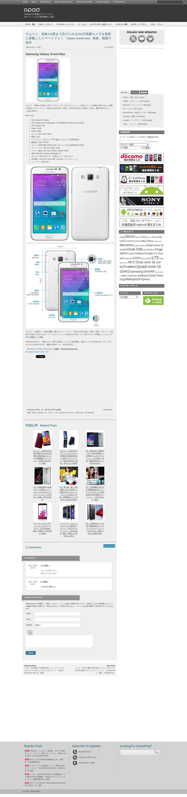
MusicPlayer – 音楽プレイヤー (101, 24)
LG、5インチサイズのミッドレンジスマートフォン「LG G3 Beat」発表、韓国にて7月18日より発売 (42, 528)
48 (27, 783)
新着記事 (144, 92)
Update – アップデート (139, 24)
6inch (137, 237)
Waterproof (132, 279)
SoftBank (142, 275)
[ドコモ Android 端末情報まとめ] (141, 161)
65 (27, 751)
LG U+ (50, 413)
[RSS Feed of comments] (142, 42)
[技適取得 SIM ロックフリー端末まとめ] (141, 226)
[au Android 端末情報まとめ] (141, 172)
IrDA (130, 259)
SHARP (149, 271)
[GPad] (31, 11)
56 (27, 765)
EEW (145, 250)
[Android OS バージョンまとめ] (141, 216)
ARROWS (130, 241)
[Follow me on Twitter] (150, 42)
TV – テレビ (82, 24)
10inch (154, 237)
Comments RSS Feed (87, 757)
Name (28, 613)
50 (27, 774)
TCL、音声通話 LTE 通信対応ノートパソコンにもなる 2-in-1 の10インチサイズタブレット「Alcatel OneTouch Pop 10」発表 (44, 670)
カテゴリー (125, 92)
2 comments (108, 47)
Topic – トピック (157, 24)
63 (27, 759)
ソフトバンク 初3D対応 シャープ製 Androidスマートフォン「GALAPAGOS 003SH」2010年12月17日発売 (45, 768)
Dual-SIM (135, 249)
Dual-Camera (139, 245)
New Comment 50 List (63, 2)
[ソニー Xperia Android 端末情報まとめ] (141, 205)
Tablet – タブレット (45, 24)
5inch (34, 413)
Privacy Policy (119, 2)
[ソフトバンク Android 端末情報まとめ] (141, 183)
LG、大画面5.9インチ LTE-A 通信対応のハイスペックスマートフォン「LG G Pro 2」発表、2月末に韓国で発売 (95, 528)
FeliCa (150, 249)
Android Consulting (84, 2)
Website (29, 625)
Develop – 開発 (121, 24)
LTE (56, 413)
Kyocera (144, 258)
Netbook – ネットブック (66, 24)
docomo (126, 245)
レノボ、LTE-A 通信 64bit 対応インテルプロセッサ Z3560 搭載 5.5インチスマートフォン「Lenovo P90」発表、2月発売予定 (95, 670)
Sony (152, 275)
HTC (155, 253)
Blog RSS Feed (84, 752)
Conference (157, 241)
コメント (135, 92)
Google (148, 253)
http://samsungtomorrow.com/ (37, 352)
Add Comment (109, 546)
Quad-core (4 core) (66, 413)
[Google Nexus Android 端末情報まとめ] (141, 194)
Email (28, 619)
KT (46, 413)
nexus (125, 263)
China (149, 240)
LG (149, 258)
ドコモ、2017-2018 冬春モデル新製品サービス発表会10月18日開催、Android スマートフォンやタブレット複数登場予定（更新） (45, 776)
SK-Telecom (89, 413)
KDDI (136, 258)
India (126, 258)
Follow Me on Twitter (86, 763)
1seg (122, 237)
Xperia (145, 279)
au (143, 241)
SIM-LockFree (129, 275)
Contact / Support (103, 2)
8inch (149, 237)
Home (25, 2)
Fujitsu (130, 253)
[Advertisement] (110, 13)
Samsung (79, 413)
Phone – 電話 (30, 24)
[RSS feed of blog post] (133, 42)
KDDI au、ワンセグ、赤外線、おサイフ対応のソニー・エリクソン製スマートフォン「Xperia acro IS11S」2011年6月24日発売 (45, 753)
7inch (143, 237)
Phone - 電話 (36, 47)
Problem (129, 267)
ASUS (138, 241)
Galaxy (40, 413)
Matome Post (45, 2)
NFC (131, 262)
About (34, 2)
